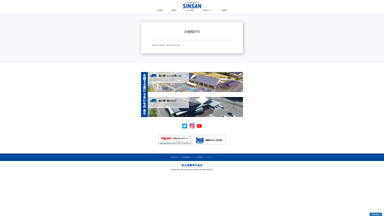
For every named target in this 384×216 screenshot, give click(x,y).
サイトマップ (209, 157)
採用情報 (224, 10)
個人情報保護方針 (186, 157)
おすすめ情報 (190, 10)
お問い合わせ (174, 157)
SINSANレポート (207, 10)
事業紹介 (174, 10)
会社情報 (159, 10)
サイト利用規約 (198, 157)
